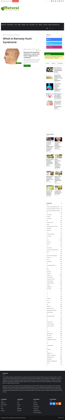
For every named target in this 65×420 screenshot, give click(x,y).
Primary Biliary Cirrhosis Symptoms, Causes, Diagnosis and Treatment (57, 87)
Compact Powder (50, 234)
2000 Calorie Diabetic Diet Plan (53, 210)
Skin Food (49, 335)
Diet (36, 24)
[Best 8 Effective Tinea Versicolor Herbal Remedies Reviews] (49, 69)
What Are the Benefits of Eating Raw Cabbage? (49, 192)
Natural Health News (28, 49)
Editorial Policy (36, 410)
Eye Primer (49, 247)
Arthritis (48, 216)
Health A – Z (49, 275)
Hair (48, 269)
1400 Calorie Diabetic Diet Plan (53, 208)
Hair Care (49, 271)
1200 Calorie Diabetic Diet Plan (53, 206)
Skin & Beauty (10, 24)
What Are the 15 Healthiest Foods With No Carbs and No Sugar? (49, 162)
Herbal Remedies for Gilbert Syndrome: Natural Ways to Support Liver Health (58, 163)
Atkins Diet (49, 218)
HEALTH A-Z (3, 24)
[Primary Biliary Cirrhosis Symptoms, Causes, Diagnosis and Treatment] (49, 86)
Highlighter (49, 286)
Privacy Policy (36, 406)
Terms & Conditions (37, 412)
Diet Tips (49, 241)
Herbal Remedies (50, 282)
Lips (48, 300)
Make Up (49, 306)
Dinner (48, 243)
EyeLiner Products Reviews (52, 249)
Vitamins (23, 24)
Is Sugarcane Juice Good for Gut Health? (58, 192)
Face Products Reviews (52, 255)
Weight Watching (50, 357)
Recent (53, 63)
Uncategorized (50, 345)
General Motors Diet (51, 265)
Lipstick (48, 302)
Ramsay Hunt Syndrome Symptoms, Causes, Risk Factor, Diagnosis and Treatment (31, 54)
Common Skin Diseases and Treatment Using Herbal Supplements (58, 78)
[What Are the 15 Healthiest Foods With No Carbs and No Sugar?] (50, 156)
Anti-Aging (49, 214)
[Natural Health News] (10, 8)
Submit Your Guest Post (54, 24)
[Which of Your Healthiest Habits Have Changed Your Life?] (58, 173)
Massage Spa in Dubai (51, 310)
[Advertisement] (44, 12)
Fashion (40, 24)
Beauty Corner (50, 222)
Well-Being (32, 24)
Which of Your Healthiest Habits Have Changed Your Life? (58, 179)
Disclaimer (35, 404)
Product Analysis (50, 323)
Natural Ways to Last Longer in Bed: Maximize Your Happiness (58, 96)
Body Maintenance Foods (52, 226)
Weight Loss (49, 353)
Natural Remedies (50, 316)
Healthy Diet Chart (51, 279)
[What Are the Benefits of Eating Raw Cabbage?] (50, 187)
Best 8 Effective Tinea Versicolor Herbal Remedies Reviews (58, 69)
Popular (47, 63)
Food (15, 24)
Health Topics (50, 277)
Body (48, 224)
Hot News (45, 24)
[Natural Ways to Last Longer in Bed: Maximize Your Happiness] (49, 95)
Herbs (19, 24)
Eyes (48, 251)
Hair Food (49, 273)
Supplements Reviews (51, 339)
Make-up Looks (50, 308)
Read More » (27, 65)
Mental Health (50, 312)
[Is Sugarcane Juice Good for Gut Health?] (58, 187)
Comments (60, 63)
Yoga (27, 24)
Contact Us (35, 408)
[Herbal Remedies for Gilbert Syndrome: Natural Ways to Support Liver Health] (58, 156)
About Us (35, 402)
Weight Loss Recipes (51, 355)
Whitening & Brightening (52, 361)
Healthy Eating (50, 280)
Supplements (49, 337)
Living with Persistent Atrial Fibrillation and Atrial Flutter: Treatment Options (49, 146)
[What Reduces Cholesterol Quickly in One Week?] (50, 173)
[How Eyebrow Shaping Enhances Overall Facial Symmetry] (58, 139)
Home (5, 34)
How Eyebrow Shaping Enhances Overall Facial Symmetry (30, 1)
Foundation (49, 261)
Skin (48, 331)
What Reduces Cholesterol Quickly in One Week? (49, 178)
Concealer (49, 236)
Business (49, 230)
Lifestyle (49, 298)
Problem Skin (49, 321)
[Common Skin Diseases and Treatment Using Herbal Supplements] (49, 77)
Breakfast (49, 228)
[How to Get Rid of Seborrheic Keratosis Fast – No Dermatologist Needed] (49, 103)
